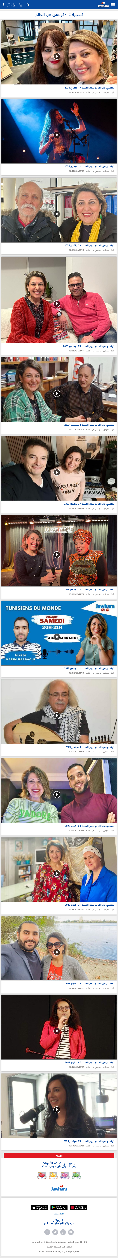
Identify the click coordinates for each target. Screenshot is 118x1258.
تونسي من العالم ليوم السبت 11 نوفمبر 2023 (89, 668)
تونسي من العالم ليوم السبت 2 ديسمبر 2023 (89, 425)
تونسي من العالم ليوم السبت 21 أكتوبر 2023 (89, 905)
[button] (103, 5)
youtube (71, 1232)
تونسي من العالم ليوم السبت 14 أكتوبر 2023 (89, 983)
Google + (63, 1232)
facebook (47, 1232)
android (59, 1208)
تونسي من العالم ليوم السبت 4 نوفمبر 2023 (89, 747)
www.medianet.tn (48, 1252)
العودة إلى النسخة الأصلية (59, 1247)
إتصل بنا (59, 1213)
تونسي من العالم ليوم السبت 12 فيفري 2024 (89, 166)
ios (39, 1208)
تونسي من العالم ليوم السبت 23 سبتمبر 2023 (89, 1141)
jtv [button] (27, 4)
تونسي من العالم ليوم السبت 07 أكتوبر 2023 (89, 1062)
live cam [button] (20, 4)
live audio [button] (11, 4)
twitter (55, 1232)
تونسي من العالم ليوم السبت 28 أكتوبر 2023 (89, 826)
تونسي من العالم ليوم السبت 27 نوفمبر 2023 (89, 503)
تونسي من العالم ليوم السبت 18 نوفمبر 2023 (89, 589)
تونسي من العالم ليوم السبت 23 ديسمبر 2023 (88, 346)
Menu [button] (113, 4)
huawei (78, 1208)
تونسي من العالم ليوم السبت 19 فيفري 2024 (89, 87)
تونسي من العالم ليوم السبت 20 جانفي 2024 (89, 245)
